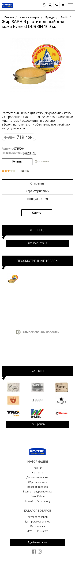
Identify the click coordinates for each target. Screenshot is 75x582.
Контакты (37, 472)
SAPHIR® (29, 152)
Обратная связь (37, 482)
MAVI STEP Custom (37, 531)
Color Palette (37, 496)
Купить (17, 161)
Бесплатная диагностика (37, 491)
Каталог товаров (38, 516)
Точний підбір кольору (37, 501)
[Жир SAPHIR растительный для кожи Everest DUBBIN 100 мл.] (13, 279)
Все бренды (37, 424)
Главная (37, 467)
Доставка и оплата (37, 477)
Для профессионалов (37, 521)
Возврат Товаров (37, 486)
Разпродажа (37, 526)
